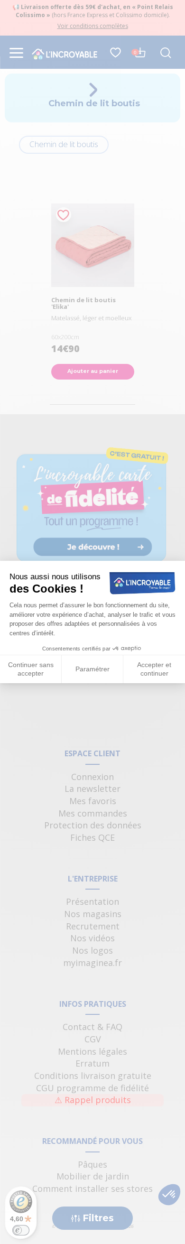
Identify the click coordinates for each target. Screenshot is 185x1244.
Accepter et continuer (154, 669)
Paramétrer (92, 669)
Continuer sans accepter (31, 669)
